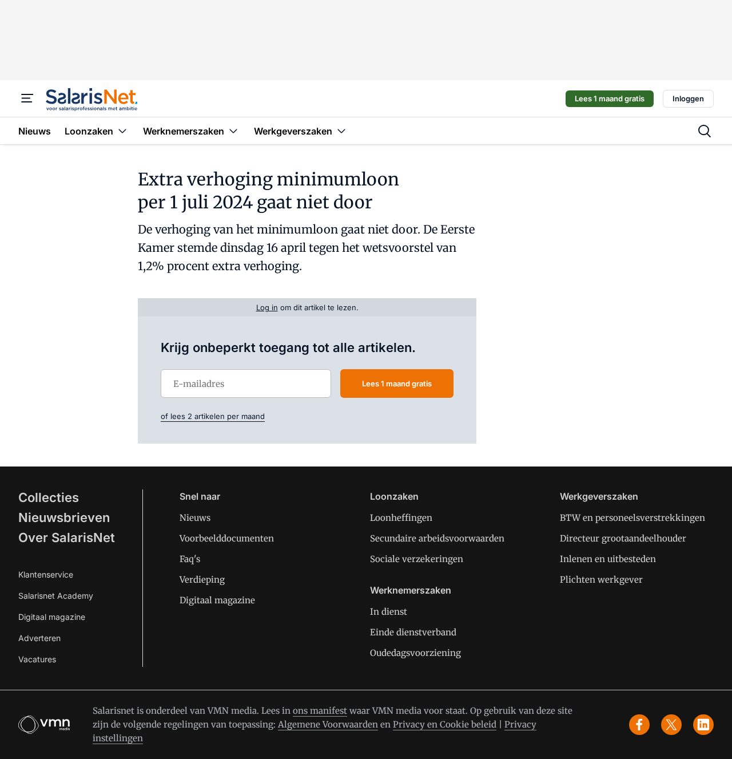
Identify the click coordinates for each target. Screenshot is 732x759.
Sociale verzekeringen (416, 559)
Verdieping (202, 579)
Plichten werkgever (601, 579)
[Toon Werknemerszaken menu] (233, 130)
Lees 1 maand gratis (610, 98)
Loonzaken (394, 496)
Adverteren (39, 638)
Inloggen (688, 98)
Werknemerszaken (410, 590)
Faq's (190, 559)
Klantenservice (45, 574)
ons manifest (320, 710)
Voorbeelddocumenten (227, 538)
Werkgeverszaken (599, 496)
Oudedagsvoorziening (415, 652)
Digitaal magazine (51, 617)
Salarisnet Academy (55, 595)
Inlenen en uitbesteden (608, 559)
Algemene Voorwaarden (328, 724)
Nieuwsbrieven (64, 517)
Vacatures (37, 659)
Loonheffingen (401, 517)
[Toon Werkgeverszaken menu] (341, 130)
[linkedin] (703, 724)
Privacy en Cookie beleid (444, 724)
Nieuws (195, 517)
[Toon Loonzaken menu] (122, 130)
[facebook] (639, 724)
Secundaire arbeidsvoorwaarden (437, 538)
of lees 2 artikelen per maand (213, 416)
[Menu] (27, 98)
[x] (671, 724)
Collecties (48, 497)
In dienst (388, 611)
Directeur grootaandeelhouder (623, 538)
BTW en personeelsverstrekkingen (632, 517)
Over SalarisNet (66, 537)
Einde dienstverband (413, 632)
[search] (704, 131)
